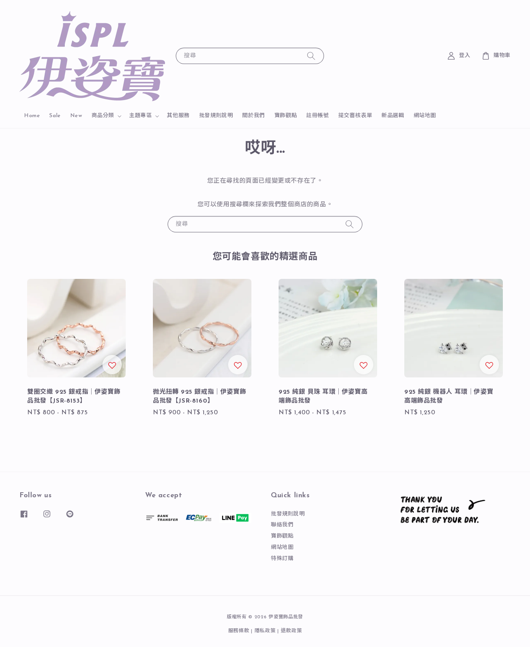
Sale (55, 116)
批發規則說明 (216, 116)
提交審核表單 (355, 116)
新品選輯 (392, 116)
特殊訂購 (282, 559)
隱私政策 (265, 630)
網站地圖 (425, 116)
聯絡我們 (282, 525)
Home (32, 116)
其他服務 (178, 116)
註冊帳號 (317, 116)
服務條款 (238, 630)
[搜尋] (311, 55)
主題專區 (140, 116)
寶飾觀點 (285, 116)
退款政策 (291, 630)
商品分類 (103, 116)
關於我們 (253, 116)
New (76, 116)
